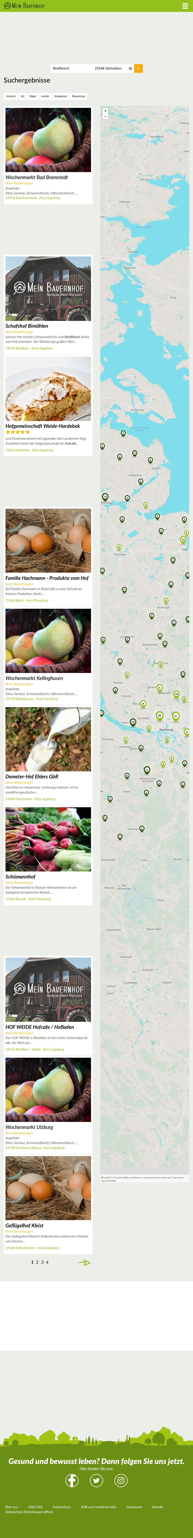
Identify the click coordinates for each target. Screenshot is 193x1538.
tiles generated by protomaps (157, 1177)
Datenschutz (62, 1507)
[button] (127, 639)
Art (22, 96)
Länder (45, 96)
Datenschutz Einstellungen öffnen (29, 1512)
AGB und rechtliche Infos (98, 1507)
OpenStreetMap (108, 1180)
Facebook (72, 1481)
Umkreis (10, 96)
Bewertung (78, 96)
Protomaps (177, 1177)
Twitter (96, 1481)
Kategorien (60, 96)
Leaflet (106, 1177)
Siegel (32, 96)
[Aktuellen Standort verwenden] (130, 68)
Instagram (121, 1481)
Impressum (134, 1507)
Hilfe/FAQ (35, 1507)
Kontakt (157, 1507)
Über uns (11, 1507)
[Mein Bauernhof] (72, 6)
